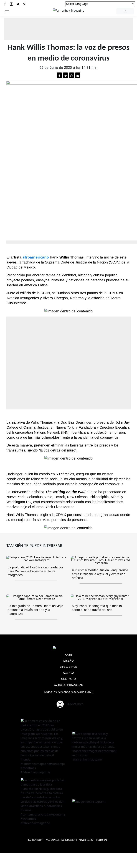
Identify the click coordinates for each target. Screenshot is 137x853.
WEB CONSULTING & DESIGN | (61, 839)
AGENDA (68, 672)
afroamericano (35, 257)
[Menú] (7, 11)
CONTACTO (68, 679)
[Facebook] (5, 4)
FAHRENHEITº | (36, 839)
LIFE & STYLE (68, 666)
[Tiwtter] (17, 4)
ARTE (68, 654)
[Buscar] (125, 11)
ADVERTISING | (87, 839)
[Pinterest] (24, 4)
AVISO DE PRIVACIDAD (68, 685)
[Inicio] (68, 10)
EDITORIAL (101, 839)
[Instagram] (11, 4)
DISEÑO (68, 660)
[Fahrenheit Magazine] (68, 648)
